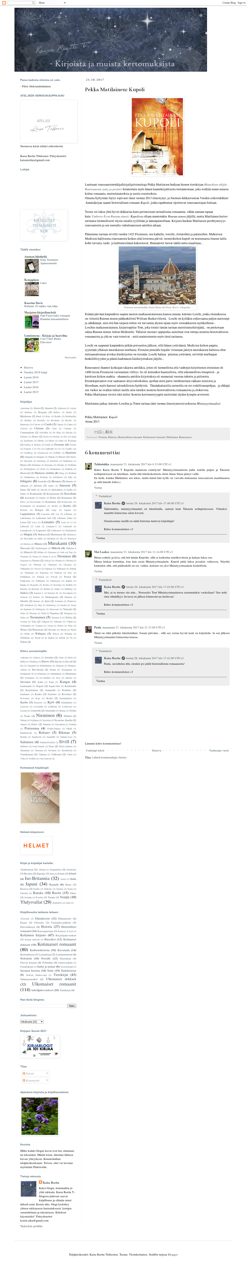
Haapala (40, 456)
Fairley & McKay (32, 444)
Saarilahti (51, 736)
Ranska (38, 892)
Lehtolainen (25, 518)
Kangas (65, 681)
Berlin (69, 412)
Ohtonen (37, 564)
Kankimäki (36, 493)
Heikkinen (68, 460)
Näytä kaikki (70, 357)
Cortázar (67, 428)
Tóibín (68, 617)
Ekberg (41, 440)
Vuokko (32, 758)
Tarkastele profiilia (31, 1226)
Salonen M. (53, 592)
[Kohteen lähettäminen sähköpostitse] (96, 432)
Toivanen (52, 750)
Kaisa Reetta (112, 503)
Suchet (63, 605)
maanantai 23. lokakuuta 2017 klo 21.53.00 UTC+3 (133, 627)
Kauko (38, 694)
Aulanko (49, 657)
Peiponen (44, 572)
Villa (22, 758)
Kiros (22, 501)
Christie (39, 428)
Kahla (40, 681)
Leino (23, 522)
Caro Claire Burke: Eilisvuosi (51, 340)
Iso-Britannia (37, 878)
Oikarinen (52, 564)
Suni (51, 746)
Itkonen (56, 481)
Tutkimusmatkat (29, 979)
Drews (45, 661)
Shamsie (68, 596)
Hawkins (54, 460)
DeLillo (69, 432)
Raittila (69, 580)
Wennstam (37, 629)
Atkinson (62, 408)
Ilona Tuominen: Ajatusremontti (49, 261)
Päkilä (69, 728)
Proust (67, 576)
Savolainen (68, 592)
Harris (73, 456)
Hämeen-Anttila (44, 473)
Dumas (56, 436)
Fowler (73, 444)
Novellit (45, 958)
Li (72, 522)
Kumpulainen (65, 698)
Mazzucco (71, 534)
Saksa (73, 893)
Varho (70, 754)
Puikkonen (25, 580)
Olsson (37, 568)
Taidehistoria (68, 970)
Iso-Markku (45, 677)
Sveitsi (39, 897)
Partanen (47, 724)
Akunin (49, 408)
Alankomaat (26, 869)
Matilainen (172, 437)
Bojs (48, 416)
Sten (40, 605)
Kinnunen (66, 497)
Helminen (36, 464)
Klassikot (50, 939)
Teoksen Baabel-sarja (36, 974)
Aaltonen (24, 657)
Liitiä (37, 526)
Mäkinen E (71, 548)
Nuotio (36, 560)
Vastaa (98, 487)
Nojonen (24, 560)
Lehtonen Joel (44, 518)
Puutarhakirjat (26, 966)
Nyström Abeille (63, 720)
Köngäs (39, 510)
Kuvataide (64, 950)
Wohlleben (25, 637)
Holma (53, 669)
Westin (63, 629)
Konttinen (50, 501)
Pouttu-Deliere (54, 728)
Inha (70, 477)
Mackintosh (70, 530)
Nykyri (47, 560)
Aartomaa (24, 408)
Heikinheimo (46, 665)
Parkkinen (29, 572)
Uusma (23, 621)
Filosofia (39, 922)
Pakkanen (61, 568)
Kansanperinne (45, 931)
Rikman (64, 732)
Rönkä (47, 588)
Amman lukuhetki (35, 256)
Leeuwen (24, 706)
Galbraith (49, 448)
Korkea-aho (67, 501)
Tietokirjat (60, 974)
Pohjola (40, 576)
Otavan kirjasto (28, 962)
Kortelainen (25, 505)
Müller (40, 552)
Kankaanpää (25, 686)
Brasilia (28, 873)
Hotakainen (55, 468)
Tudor (23, 617)
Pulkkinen (40, 580)
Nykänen (34, 720)
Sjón (47, 601)
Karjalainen (53, 493)
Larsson (45, 514)
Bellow (56, 412)
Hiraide (60, 464)
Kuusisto (38, 702)
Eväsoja (72, 440)
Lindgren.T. (51, 526)
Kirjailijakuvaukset (66, 935)
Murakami (57, 543)
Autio (61, 657)
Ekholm (58, 661)
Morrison (72, 538)
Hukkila (69, 468)
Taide (50, 970)
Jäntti (33, 489)
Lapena (67, 509)
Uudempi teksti (95, 750)
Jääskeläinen (57, 489)
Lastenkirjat (45, 954)
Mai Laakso (101, 552)
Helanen (60, 665)
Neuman (24, 556)
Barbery (28, 412)
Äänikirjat (65, 990)
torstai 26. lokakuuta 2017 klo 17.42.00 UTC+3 (155, 587)
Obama (58, 560)
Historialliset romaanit (130, 437)
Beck (70, 657)
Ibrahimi (72, 473)
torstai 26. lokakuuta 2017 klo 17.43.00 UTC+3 (155, 658)
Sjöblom (24, 746)
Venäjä (64, 897)
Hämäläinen (56, 673)
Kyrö (50, 702)
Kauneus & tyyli (65, 931)
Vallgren (45, 621)
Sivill (64, 741)
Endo (61, 440)
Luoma (23, 710)
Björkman (25, 416)
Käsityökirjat (27, 954)
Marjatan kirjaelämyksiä (40, 312)
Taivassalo (54, 609)
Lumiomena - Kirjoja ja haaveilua (45, 335)
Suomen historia (30, 970)
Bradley (28, 420)
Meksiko (48, 888)
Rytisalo (35, 588)
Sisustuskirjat (66, 966)
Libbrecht (24, 526)
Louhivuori (67, 706)
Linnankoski (26, 530)
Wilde (27, 633)
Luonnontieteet (64, 954)
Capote (60, 424)
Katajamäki (50, 690)
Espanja (41, 873)
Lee (57, 513)
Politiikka (47, 962)
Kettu (53, 497)
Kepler (42, 497)
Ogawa (23, 564)
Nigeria (59, 888)
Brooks (68, 420)
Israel (63, 878)
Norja (70, 888)
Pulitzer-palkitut (65, 962)
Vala (33, 621)
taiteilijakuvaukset (42, 990)
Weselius (52, 629)
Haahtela (71, 452)
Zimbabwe (57, 902)
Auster (73, 408)
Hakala (51, 456)
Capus (70, 424)
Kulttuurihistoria (40, 950)
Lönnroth (36, 710)
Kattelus (66, 690)
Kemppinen (31, 280)
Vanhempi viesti (219, 750)
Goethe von (70, 448)
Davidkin (44, 432)
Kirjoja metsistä (32, 939)
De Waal (57, 432)
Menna (62, 710)
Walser (60, 625)
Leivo (34, 522)
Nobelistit (26, 958)
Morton (27, 543)
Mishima (51, 538)
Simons (36, 601)
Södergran (40, 609)
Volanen (39, 625)
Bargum (42, 412)
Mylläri (72, 710)
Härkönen (71, 673)
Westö (73, 629)
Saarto (57, 588)
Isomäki (42, 481)
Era (21, 665)
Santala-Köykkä (47, 742)
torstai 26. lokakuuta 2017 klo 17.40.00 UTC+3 (155, 503)
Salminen (26, 741)
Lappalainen (27, 514)
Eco (65, 436)
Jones (23, 489)
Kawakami (30, 497)
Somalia (28, 897)
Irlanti (61, 873)
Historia (112, 437)
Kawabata (70, 493)
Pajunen (48, 568)
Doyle (46, 436)
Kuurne (23, 509)
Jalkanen (24, 485)
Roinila (23, 736)
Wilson (55, 633)
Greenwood (42, 452)
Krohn (55, 505)
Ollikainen (25, 568)
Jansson (64, 485)
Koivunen (24, 698)
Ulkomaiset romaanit (54, 984)
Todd (43, 613)
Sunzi (73, 605)
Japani (31, 884)
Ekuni (51, 440)
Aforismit (24, 918)
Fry (39, 448)
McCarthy (28, 538)
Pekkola (58, 572)
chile (68, 902)
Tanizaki (67, 609)
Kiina (68, 884)
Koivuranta (35, 501)
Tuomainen (37, 617)
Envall (68, 661)
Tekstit (29, 1073)
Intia (52, 873)
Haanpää (29, 456)
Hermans (49, 464)
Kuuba (36, 888)
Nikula (23, 720)
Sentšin (36, 596)
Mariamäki (50, 710)
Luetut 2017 (31, 382)
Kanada (54, 884)
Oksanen (67, 564)
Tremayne (68, 613)
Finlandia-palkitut (61, 922)
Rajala (23, 584)
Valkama (43, 754)
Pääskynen (55, 580)
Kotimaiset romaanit (154, 437)
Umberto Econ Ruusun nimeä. (110, 216)
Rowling (58, 584)
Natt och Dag (66, 552)
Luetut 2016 (31, 387)
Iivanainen (29, 677)
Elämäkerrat (42, 918)
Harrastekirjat (27, 927)
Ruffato (69, 584)
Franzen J (28, 448)
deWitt (62, 637)
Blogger (172, 1254)
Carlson (23, 428)
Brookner (55, 420)
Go (59, 448)
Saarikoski (36, 736)
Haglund (32, 665)
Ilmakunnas (29, 477)
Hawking (41, 460)
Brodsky (41, 420)
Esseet (23, 922)
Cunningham (27, 432)
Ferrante (59, 444)
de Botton (49, 637)
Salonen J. (39, 592)
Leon (63, 522)
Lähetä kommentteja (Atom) (109, 757)
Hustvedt (25, 473)
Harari (62, 456)
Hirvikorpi (38, 669)
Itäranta (69, 481)
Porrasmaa (32, 728)
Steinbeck (29, 605)
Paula (97, 627)
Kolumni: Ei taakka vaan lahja (41, 306)
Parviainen (60, 724)
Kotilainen (41, 505)
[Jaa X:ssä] (103, 432)
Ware (70, 625)
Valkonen (56, 754)
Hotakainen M (27, 673)
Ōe (71, 637)
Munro (39, 544)
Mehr (40, 538)
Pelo (70, 572)
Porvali (54, 576)
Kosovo (24, 888)
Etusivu (156, 750)
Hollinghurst (30, 468)
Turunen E (56, 617)
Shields (24, 601)
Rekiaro (44, 732)
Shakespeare (51, 597)
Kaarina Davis (33, 303)
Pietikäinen (25, 576)
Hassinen (28, 460)
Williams (40, 633)
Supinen (27, 609)
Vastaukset (105, 496)
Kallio (23, 493)
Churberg (33, 661)
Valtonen (58, 621)
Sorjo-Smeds (38, 746)
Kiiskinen (52, 694)
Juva (58, 677)
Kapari (40, 686)
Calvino (37, 424)
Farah (47, 444)
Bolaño (57, 416)
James (51, 485)
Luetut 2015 (31, 392)
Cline (54, 428)
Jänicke (68, 677)
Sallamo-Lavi (66, 736)
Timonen (39, 750)
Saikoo (24, 593)
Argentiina (55, 869)
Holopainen (67, 669)
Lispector (41, 530)
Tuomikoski (67, 750)
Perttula (72, 724)
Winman (68, 633)
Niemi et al (47, 556)
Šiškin (23, 641)
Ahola (36, 408)
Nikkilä (68, 716)
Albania (42, 869)
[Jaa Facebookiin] (107, 432)
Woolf (37, 637)
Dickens (24, 436)
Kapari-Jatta (54, 686)
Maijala (28, 534)
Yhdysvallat (31, 902)
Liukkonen (56, 530)
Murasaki (25, 548)
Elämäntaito (64, 918)
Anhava (36, 657)
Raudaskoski (26, 732)
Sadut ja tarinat (46, 966)
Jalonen (38, 485)
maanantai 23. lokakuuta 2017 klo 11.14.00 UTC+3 (141, 552)
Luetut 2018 (31, 377)
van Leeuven (45, 758)
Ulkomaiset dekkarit (61, 978)
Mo (61, 538)
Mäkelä (56, 548)
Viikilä (69, 621)
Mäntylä (28, 552)
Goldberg (28, 452)
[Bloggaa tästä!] (100, 432)
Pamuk (73, 568)
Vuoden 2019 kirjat (35, 372)
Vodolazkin (25, 625)
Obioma (69, 560)
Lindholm (52, 706)
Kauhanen (25, 694)
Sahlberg (68, 588)
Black (38, 416)
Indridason (58, 477)
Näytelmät (65, 958)
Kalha (70, 489)
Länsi (43, 283)
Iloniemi (44, 477)
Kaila (51, 681)
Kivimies (67, 694)
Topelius (54, 613)
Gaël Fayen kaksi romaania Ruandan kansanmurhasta (55, 317)
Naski (27, 716)
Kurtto (67, 506)
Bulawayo (25, 424)
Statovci (71, 601)
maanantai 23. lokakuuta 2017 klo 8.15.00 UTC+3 (140, 464)
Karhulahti (70, 686)
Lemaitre (48, 522)
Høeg (61, 473)
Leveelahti (38, 706)
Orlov (34, 724)
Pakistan (24, 893)
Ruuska (23, 588)
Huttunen (42, 673)
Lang (54, 509)
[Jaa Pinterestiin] (111, 432)
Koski (49, 698)
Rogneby (34, 584)
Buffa (22, 661)
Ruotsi (56, 892)
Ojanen (23, 724)
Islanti (72, 873)
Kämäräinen (66, 702)
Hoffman (72, 464)
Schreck (24, 596)
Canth (48, 424)
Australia (71, 869)
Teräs (22, 613)
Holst (42, 468)
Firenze (103, 437)
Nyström (46, 720)
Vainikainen (26, 754)
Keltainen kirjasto (33, 935)
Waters (24, 629)
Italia (73, 879)
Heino (23, 465)
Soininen (59, 601)
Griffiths (57, 452)
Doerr (35, 436)
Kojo (38, 698)
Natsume (52, 552)
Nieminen (64, 556)
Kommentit (32, 1080)
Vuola (50, 625)
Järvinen (25, 682)
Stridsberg (51, 605)
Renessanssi (185, 437)
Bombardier (70, 416)
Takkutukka (101, 464)
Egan (74, 436)
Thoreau (33, 613)
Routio (46, 584)
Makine (42, 534)
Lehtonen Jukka (64, 518)
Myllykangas (41, 548)
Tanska (51, 897)
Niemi (35, 556)
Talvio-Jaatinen (66, 746)
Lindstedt (67, 526)
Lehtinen (68, 513)
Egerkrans (28, 440)
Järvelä (44, 489)
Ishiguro (26, 481)
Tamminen (25, 750)
